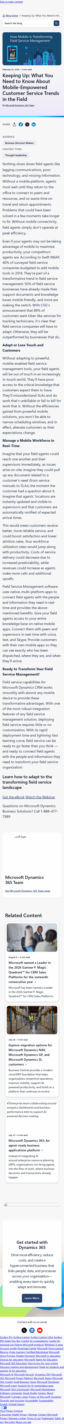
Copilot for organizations (34, 1341)
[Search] (56, 23)
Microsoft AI (7, 1374)
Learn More (32, 1298)
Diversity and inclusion (12, 1400)
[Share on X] (27, 124)
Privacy (4, 1418)
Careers (42, 1393)
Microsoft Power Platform (19, 1378)
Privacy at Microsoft (39, 1396)
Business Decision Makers (19, 143)
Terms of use (34, 1418)
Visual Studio (30, 1393)
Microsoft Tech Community (15, 1389)
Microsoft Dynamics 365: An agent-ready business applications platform (29, 1145)
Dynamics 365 (43, 1374)
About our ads (23, 1422)
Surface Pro (6, 1337)
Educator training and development (19, 1367)
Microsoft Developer (48, 1382)
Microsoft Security (24, 1374)
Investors (56, 1396)
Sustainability (46, 1400)
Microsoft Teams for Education (41, 1359)
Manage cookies (17, 1418)
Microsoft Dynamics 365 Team (19, 105)
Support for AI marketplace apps (36, 1385)
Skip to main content (11, 1)
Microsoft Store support (50, 1348)
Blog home (12, 15)
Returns (4, 1352)
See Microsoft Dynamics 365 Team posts (27, 890)
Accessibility (31, 1400)
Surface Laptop (21, 1337)
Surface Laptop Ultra (42, 1337)
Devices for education (12, 1359)
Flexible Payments (25, 1355)
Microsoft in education (48, 1355)
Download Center (26, 1348)
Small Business (21, 1382)
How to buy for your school (43, 1363)
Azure (33, 1382)
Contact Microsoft (48, 1414)
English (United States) (12, 1404)
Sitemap (32, 1414)
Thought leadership (16, 155)
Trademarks (47, 1418)
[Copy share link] (14, 124)
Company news (19, 1396)
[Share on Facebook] (21, 124)
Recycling (10, 1422)
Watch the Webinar (40, 797)
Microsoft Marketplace (42, 1389)
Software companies (11, 1393)
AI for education (17, 1370)
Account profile (8, 1348)
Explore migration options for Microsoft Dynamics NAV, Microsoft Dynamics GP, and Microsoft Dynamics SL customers (30, 1054)
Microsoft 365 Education (13, 1363)
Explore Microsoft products (29, 1344)
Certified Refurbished (37, 1352)
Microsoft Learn (8, 1385)
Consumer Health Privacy (14, 1414)
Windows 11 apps (54, 1344)
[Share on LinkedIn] (33, 124)
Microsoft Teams (43, 1378)
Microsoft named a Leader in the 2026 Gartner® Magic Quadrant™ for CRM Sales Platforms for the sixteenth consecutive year (30, 972)
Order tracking (17, 1352)
